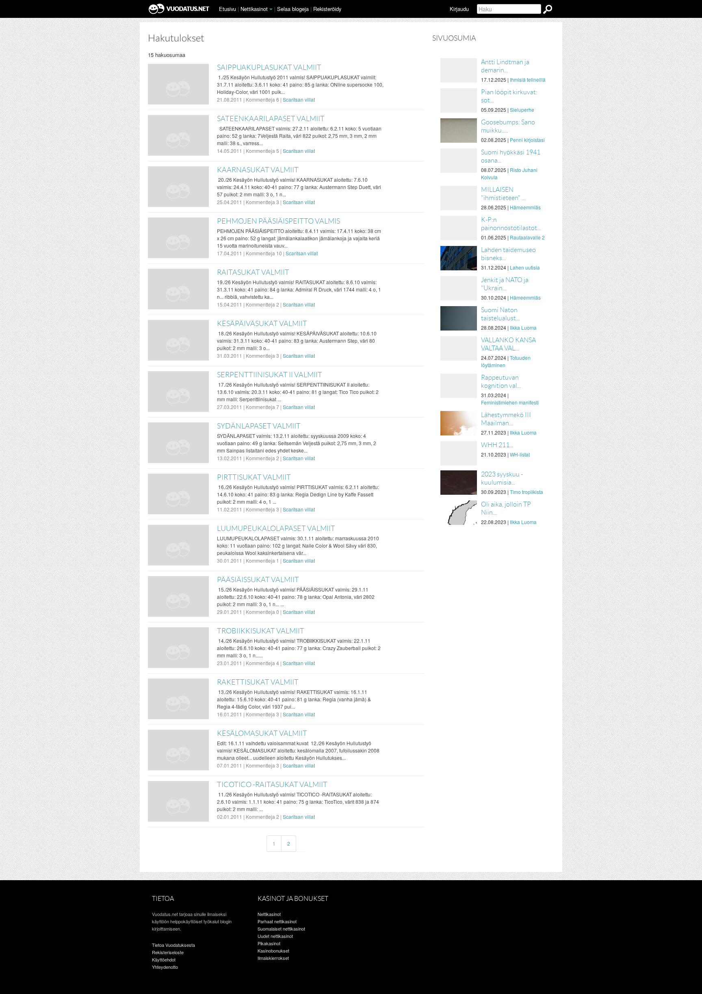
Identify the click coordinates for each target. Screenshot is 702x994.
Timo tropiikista (526, 491)
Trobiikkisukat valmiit (260, 631)
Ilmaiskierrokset (273, 958)
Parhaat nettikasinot (277, 921)
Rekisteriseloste (168, 952)
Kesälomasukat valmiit (262, 733)
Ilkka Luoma (523, 327)
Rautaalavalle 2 (527, 237)
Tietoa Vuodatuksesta (173, 945)
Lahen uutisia (525, 267)
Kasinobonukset (273, 950)
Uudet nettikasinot (275, 936)
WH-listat (520, 454)
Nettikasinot (254, 9)
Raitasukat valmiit (253, 272)
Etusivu (227, 9)
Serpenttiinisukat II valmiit (269, 375)
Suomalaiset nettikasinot (281, 928)
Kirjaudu (459, 9)
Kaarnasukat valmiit (258, 170)
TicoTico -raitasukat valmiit (272, 785)
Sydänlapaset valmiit (259, 426)
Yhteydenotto (165, 967)
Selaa (293, 9)
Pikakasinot (269, 943)
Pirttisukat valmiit (254, 477)
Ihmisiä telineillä (528, 79)
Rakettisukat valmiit (258, 682)
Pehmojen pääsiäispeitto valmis (278, 221)
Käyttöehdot (164, 959)
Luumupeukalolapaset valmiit (276, 528)
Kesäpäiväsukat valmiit (262, 324)
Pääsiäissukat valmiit (258, 580)
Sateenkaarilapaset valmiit (271, 119)
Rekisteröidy (327, 9)
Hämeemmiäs (525, 207)
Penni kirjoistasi (527, 139)
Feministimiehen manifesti (510, 402)
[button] (271, 9)
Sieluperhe (522, 109)
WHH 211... (497, 445)
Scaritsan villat (299, 99)
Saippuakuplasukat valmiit (269, 67)
